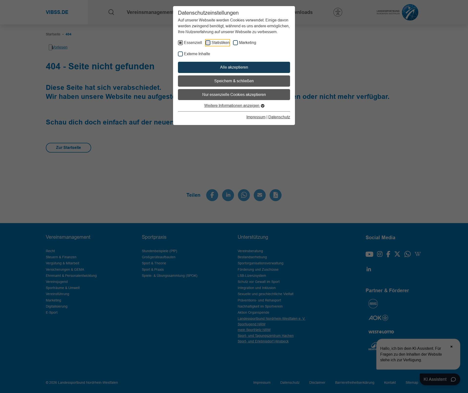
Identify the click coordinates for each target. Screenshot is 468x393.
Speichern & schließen (234, 81)
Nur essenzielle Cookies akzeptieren (234, 94)
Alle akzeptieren (234, 67)
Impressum (255, 117)
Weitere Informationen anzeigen (232, 105)
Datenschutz (279, 117)
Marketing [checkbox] (247, 42)
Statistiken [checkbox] (221, 42)
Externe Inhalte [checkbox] (197, 54)
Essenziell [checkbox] (193, 42)
